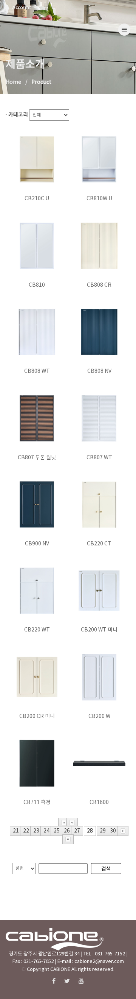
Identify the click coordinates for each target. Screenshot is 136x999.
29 (103, 831)
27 (77, 831)
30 (113, 831)
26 (67, 831)
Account (22, 7)
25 (57, 831)
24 (46, 831)
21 (16, 831)
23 (36, 831)
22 (26, 831)
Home (13, 82)
